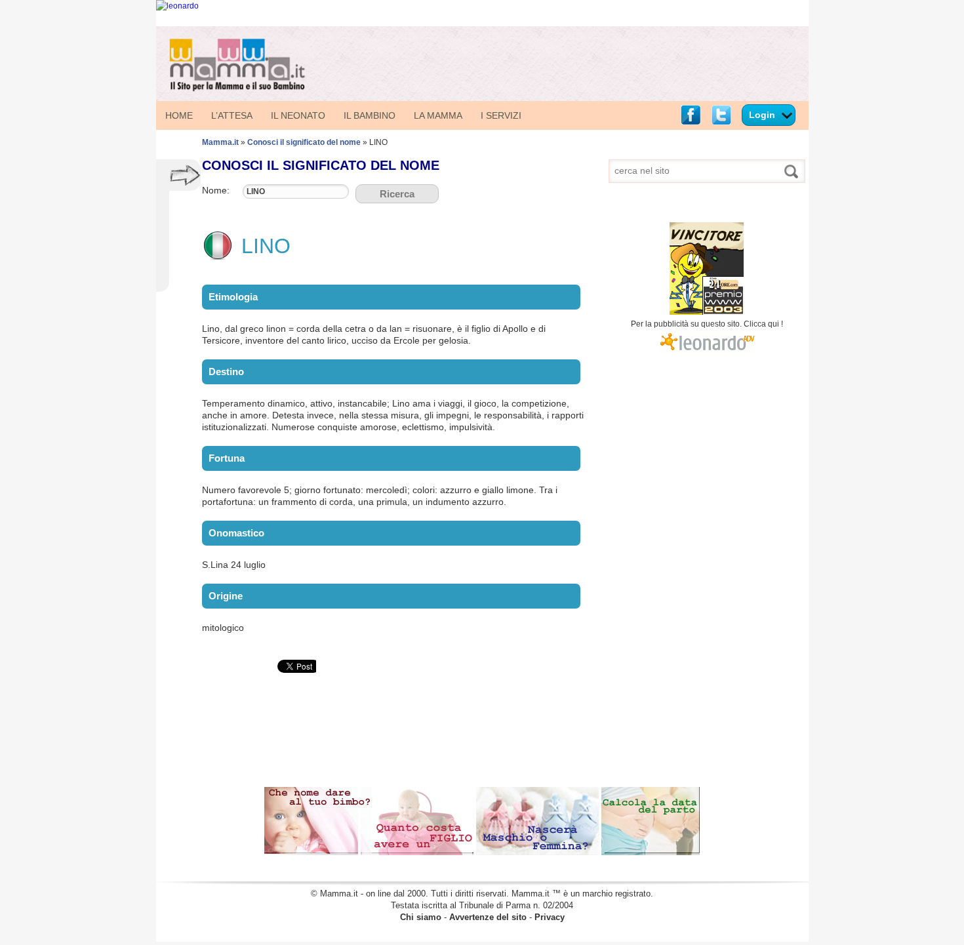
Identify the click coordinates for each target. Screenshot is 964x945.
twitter (721, 115)
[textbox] (296, 191)
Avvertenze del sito (488, 917)
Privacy (549, 917)
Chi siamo (420, 917)
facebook (690, 115)
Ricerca (397, 193)
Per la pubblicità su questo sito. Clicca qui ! (707, 324)
